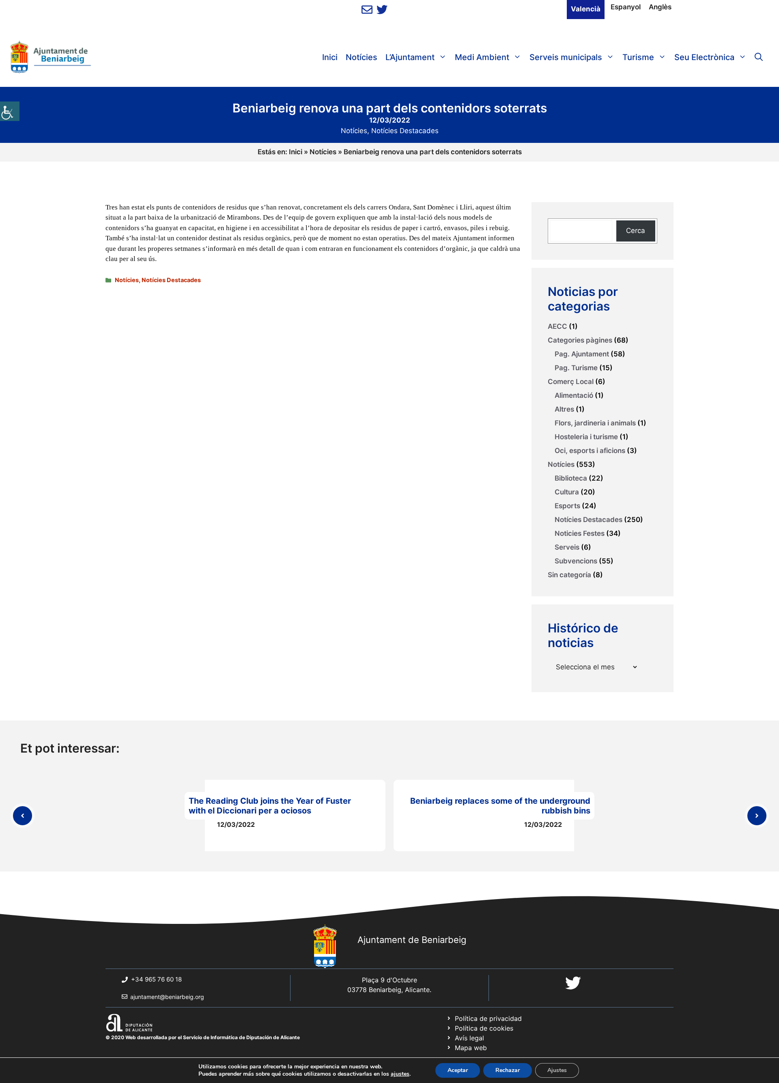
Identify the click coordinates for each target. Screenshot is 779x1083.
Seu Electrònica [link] (704, 57)
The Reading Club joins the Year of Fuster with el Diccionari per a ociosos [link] (270, 805)
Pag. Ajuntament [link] (582, 354)
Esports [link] (567, 506)
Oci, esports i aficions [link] (590, 451)
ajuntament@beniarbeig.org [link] (167, 996)
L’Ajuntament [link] (410, 57)
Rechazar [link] (507, 1070)
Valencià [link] (585, 9)
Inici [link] (330, 57)
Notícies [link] (361, 57)
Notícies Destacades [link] (405, 131)
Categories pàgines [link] (580, 340)
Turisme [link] (638, 57)
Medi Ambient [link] (482, 57)
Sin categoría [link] (569, 575)
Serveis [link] (567, 547)
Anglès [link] (660, 7)
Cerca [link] (635, 231)
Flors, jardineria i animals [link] (595, 423)
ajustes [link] (400, 1074)
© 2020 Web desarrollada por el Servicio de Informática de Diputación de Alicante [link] (202, 1037)
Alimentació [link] (574, 395)
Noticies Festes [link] (580, 533)
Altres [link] (564, 409)
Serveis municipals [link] (565, 57)
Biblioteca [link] (571, 478)
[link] (9, 111)
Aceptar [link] (458, 1070)
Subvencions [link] (576, 561)
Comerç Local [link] (571, 382)
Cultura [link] (567, 492)
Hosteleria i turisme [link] (586, 437)
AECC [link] (557, 326)
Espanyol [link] (626, 7)
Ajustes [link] (557, 1070)
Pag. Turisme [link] (576, 368)
